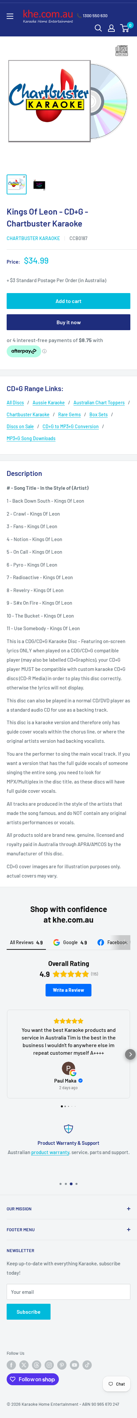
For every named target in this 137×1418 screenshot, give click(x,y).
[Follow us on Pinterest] (62, 1365)
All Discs (15, 402)
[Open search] (98, 28)
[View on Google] (68, 1068)
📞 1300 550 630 (91, 15)
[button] (6, 1054)
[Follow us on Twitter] (24, 1365)
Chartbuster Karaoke (33, 238)
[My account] (111, 28)
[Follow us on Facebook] (11, 1365)
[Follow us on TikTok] (87, 1365)
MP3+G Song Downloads (31, 438)
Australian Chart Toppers (99, 402)
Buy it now (69, 322)
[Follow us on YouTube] (74, 1365)
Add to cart (68, 301)
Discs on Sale (20, 426)
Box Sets (98, 414)
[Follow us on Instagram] (49, 1365)
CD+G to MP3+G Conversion (71, 426)
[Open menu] (10, 16)
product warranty (50, 1152)
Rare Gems (69, 414)
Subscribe (29, 1311)
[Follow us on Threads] (36, 1365)
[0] (125, 28)
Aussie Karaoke (49, 402)
